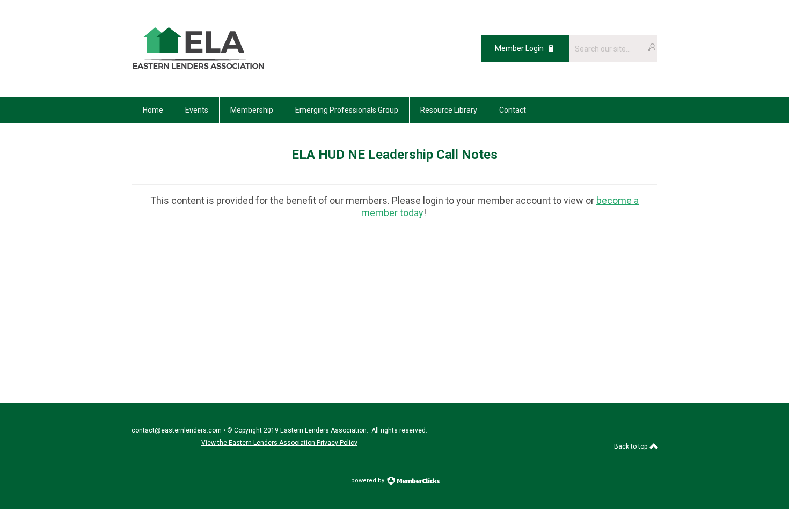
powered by (368, 480)
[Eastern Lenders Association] (199, 72)
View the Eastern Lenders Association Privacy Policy (279, 442)
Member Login (519, 48)
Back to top (631, 446)
